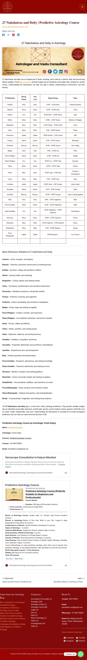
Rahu (33, 615)
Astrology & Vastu (37, 604)
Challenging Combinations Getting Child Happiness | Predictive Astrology (12, 626)
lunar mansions (25, 82)
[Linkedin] (18, 35)
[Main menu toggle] (82, 6)
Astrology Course (37, 607)
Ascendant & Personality (40, 599)
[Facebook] (3, 35)
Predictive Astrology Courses (20, 438)
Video (33, 626)
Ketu (32, 612)
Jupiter (33, 610)
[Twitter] (8, 35)
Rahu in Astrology (37, 618)
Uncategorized (36, 623)
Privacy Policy (78, 632)
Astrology (34, 602)
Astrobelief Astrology (15, 427)
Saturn (33, 621)
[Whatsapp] (81, 654)
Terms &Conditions (67, 632)
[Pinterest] (13, 35)
